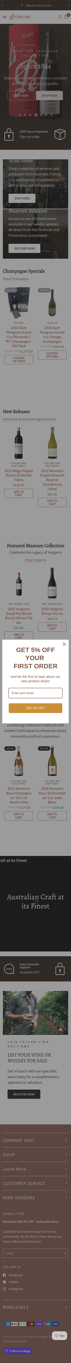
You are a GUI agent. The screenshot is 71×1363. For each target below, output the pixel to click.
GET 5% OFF (36, 708)
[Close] (64, 644)
